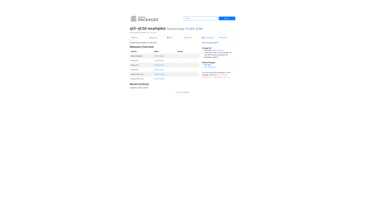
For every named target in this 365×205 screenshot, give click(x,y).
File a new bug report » (210, 43)
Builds (136, 38)
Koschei (224, 38)
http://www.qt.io (218, 50)
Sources (189, 38)
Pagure (186, 92)
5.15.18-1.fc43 (159, 70)
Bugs (170, 38)
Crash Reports (209, 38)
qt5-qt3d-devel (209, 67)
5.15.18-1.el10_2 (159, 74)
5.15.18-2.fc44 (159, 65)
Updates (154, 38)
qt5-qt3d (195, 28)
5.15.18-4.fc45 (159, 56)
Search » (227, 18)
